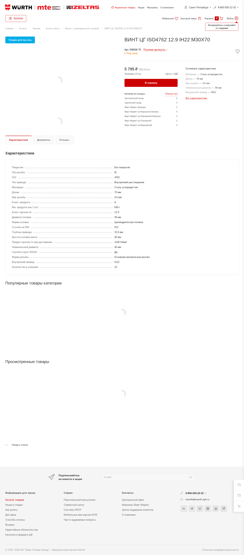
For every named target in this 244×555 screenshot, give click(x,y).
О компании (167, 7)
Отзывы (64, 140)
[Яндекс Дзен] (207, 508)
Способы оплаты (15, 519)
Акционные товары (125, 7)
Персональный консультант (80, 499)
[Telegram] (192, 508)
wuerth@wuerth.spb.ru (197, 499)
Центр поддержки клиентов (137, 509)
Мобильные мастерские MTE (80, 514)
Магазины (152, 7)
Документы (43, 140)
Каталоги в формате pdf (18, 534)
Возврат (10, 524)
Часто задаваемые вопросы (80, 519)
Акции (141, 7)
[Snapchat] (215, 508)
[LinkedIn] (223, 508)
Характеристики (18, 140)
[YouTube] (200, 508)
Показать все (171, 94)
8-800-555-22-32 (227, 7)
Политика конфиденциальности (220, 549)
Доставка (10, 514)
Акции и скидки (14, 504)
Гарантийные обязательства (21, 529)
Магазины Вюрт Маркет (135, 504)
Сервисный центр (74, 504)
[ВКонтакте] (184, 508)
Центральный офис (133, 499)
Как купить (11, 509)
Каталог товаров (14, 499)
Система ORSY (72, 509)
